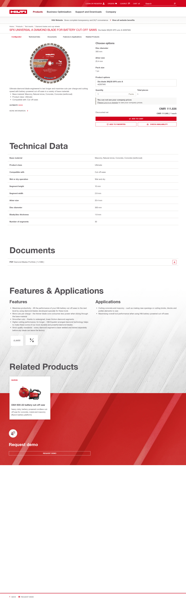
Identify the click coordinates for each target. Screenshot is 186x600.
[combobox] (160, 3)
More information (17, 111)
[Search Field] (175, 3)
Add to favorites (117, 124)
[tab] (16, 36)
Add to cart (137, 119)
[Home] (18, 12)
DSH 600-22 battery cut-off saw (28, 404)
